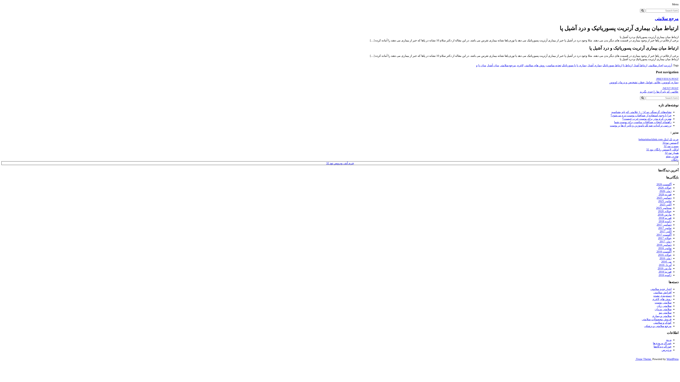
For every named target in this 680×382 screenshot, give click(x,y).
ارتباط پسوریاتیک (612, 65)
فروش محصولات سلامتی (657, 319)
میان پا (482, 65)
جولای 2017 (665, 238)
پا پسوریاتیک (569, 65)
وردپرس (667, 349)
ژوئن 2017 (665, 241)
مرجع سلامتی (667, 18)
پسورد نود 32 (671, 146)
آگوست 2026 (664, 184)
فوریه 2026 (665, 194)
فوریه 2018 (665, 217)
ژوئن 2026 (665, 191)
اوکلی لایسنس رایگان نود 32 (662, 149)
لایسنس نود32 (670, 142)
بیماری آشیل (594, 65)
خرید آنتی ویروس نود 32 (340, 163)
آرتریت (668, 65)
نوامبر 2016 (665, 248)
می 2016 (666, 261)
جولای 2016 (665, 254)
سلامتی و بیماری (662, 315)
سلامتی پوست (663, 302)
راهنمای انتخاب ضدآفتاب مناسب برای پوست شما (643, 122)
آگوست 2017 (664, 234)
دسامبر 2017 (664, 224)
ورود (669, 339)
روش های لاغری (662, 299)
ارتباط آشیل (640, 65)
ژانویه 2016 (665, 275)
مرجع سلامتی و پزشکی (658, 326)
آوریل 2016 (665, 265)
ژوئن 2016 (665, 258)
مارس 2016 (665, 268)
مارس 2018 (665, 214)
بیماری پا (582, 65)
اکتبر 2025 (666, 204)
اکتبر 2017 (666, 231)
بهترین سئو (672, 156)
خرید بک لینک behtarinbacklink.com (659, 139)
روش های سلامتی (534, 65)
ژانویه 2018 (665, 221)
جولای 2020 (665, 211)
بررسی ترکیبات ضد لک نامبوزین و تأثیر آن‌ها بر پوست (641, 125)
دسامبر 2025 (664, 197)
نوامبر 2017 (665, 228)
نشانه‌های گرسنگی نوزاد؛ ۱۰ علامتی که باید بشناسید (641, 112)
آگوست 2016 (664, 251)
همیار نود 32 (672, 152)
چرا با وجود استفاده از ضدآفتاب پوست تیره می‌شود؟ (641, 115)
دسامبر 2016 (664, 244)
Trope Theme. (644, 359)
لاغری (520, 65)
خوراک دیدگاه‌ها (663, 346)
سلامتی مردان (663, 309)
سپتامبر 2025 (664, 207)
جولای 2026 (665, 187)
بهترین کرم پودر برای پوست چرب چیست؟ (647, 118)
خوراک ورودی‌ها (662, 343)
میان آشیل (493, 65)
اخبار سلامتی (655, 65)
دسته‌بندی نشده (662, 295)
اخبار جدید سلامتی (661, 289)
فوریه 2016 (665, 271)
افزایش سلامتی (662, 292)
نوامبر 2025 (665, 201)
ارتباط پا (628, 65)
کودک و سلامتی (662, 322)
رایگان (675, 159)
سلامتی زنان (664, 305)
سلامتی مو (665, 312)
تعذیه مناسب (553, 65)
